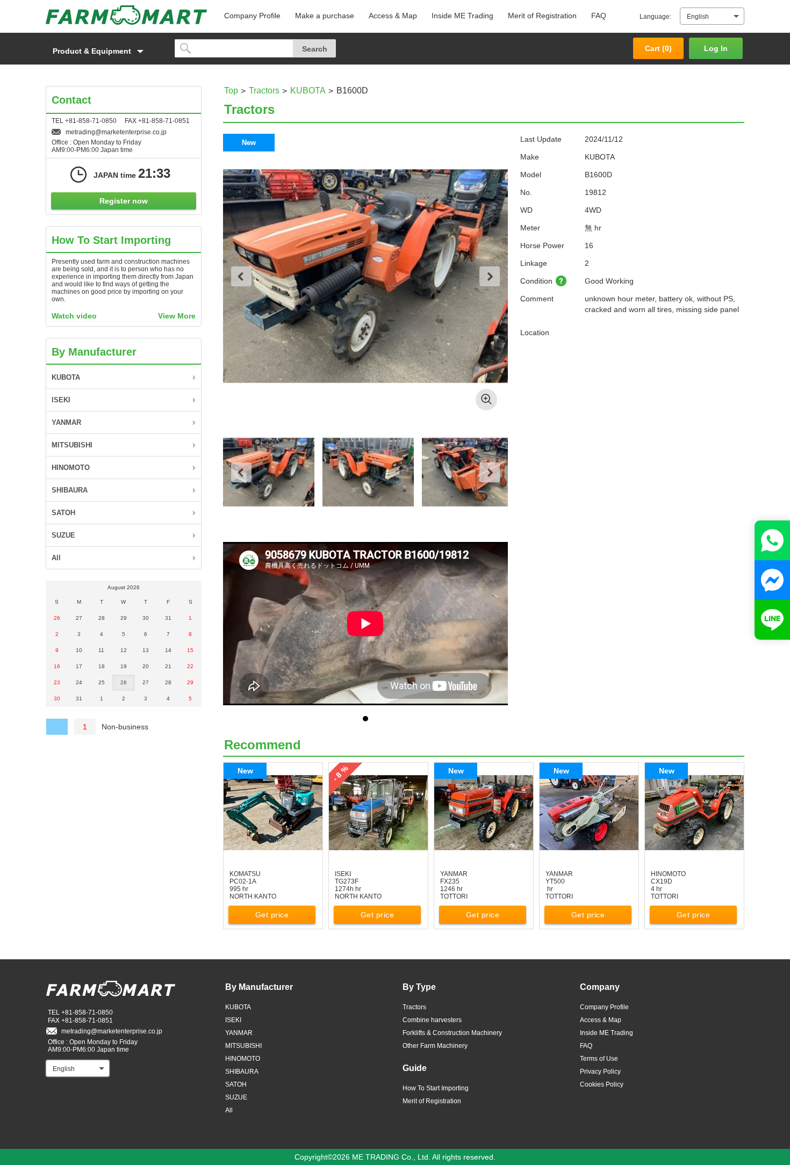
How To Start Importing (436, 1088)
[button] (105, 51)
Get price (272, 914)
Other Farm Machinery (435, 1046)
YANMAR (66, 422)
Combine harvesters (432, 1020)
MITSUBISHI (72, 445)
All (56, 558)
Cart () (658, 48)
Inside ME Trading (462, 15)
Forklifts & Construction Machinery (452, 1033)
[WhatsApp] (772, 540)
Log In (716, 48)
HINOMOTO (71, 468)
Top (231, 90)
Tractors (264, 90)
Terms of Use (599, 1058)
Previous (241, 276)
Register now (123, 201)
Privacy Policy (600, 1071)
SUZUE (63, 535)
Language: (655, 16)
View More (177, 316)
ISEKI (61, 400)
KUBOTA (308, 90)
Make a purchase (324, 15)
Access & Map (393, 15)
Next (489, 276)
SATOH (63, 513)
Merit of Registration (542, 15)
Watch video (74, 316)
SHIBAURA (70, 490)
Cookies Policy (601, 1084)
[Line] (772, 620)
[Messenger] (772, 580)
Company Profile (252, 15)
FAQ (598, 15)
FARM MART (126, 15)
